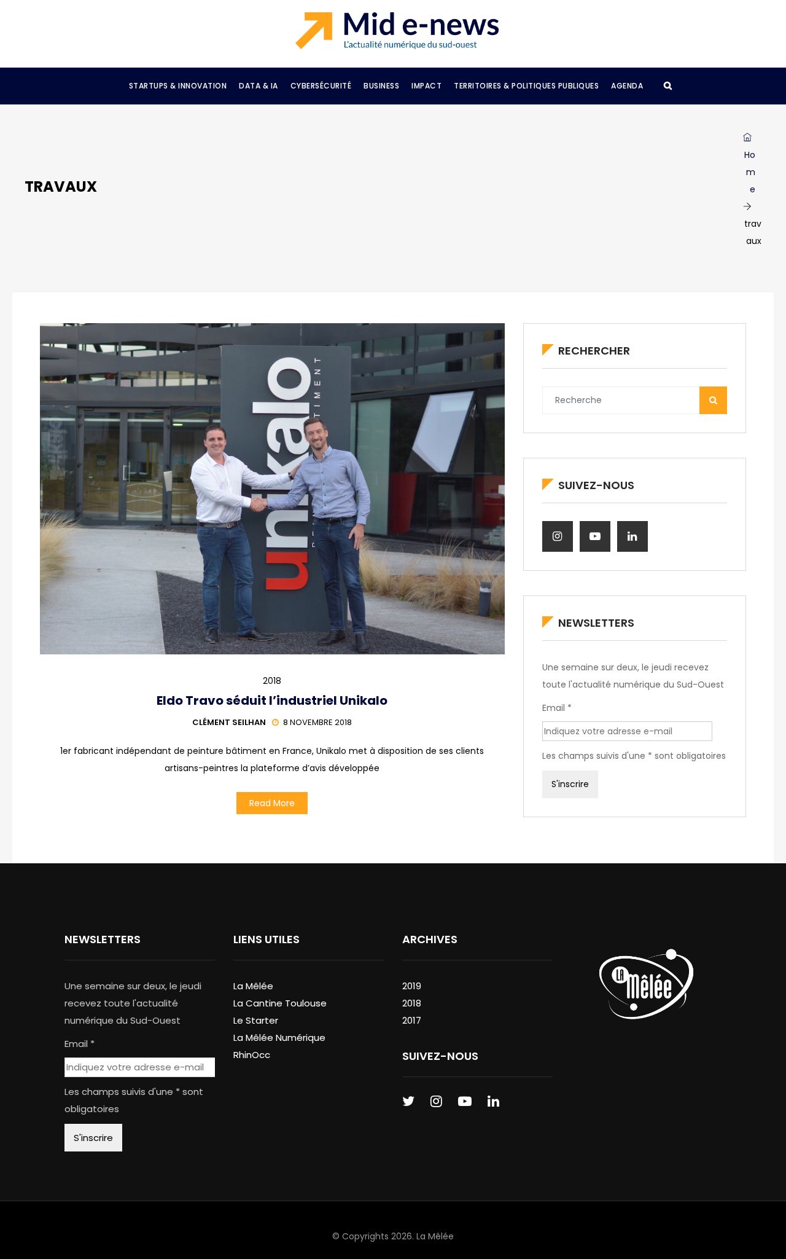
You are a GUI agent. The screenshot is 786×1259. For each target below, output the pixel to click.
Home (749, 172)
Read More (272, 803)
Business (381, 85)
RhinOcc (251, 1054)
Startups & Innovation (178, 85)
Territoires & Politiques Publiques (526, 85)
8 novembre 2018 (317, 722)
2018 (272, 681)
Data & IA (258, 85)
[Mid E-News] (397, 30)
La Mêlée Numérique (279, 1037)
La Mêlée (253, 985)
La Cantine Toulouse (280, 1003)
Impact (426, 85)
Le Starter (255, 1020)
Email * (557, 708)
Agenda (627, 85)
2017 (411, 1020)
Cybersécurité (321, 85)
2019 (411, 985)
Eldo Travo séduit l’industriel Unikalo (272, 700)
